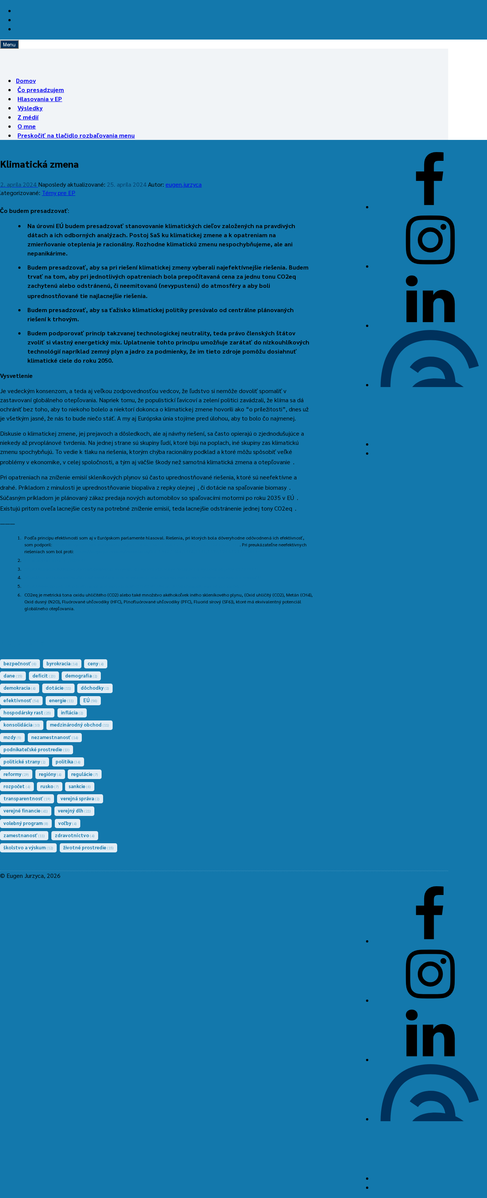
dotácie (58, 687)
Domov (26, 80)
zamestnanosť (24, 835)
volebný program (25, 823)
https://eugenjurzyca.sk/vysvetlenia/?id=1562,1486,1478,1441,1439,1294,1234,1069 (165, 551)
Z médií (28, 117)
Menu (9, 44)
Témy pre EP (58, 193)
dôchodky (95, 687)
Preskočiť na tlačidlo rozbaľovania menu (76, 135)
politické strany (24, 761)
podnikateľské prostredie (36, 749)
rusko (49, 786)
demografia (81, 675)
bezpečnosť (20, 663)
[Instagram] (430, 266)
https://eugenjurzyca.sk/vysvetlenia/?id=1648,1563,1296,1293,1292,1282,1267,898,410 (147, 544)
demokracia (19, 687)
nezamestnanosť (54, 737)
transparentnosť (27, 798)
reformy (16, 774)
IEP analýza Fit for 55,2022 (52, 560)
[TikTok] (430, 444)
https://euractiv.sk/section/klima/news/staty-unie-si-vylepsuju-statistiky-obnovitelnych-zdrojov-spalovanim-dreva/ (140, 577)
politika (68, 761)
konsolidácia (21, 724)
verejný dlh (74, 810)
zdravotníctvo (75, 835)
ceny (96, 663)
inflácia (72, 712)
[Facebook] (430, 207)
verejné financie (25, 810)
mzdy (12, 737)
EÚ (90, 700)
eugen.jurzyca (184, 184)
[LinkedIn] (430, 325)
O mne (27, 126)
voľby (67, 823)
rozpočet (16, 786)
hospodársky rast (27, 712)
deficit (44, 675)
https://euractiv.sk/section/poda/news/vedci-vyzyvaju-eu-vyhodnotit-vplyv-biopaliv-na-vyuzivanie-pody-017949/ (138, 569)
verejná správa (80, 798)
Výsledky (30, 108)
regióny (50, 774)
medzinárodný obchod (79, 724)
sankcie (79, 786)
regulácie (84, 774)
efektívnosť (21, 700)
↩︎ (257, 551)
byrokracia (62, 663)
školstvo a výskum (28, 847)
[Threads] (430, 385)
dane (12, 675)
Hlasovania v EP (40, 99)
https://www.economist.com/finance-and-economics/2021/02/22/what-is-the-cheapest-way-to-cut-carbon (132, 586)
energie (61, 700)
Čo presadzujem (41, 90)
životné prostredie (88, 847)
